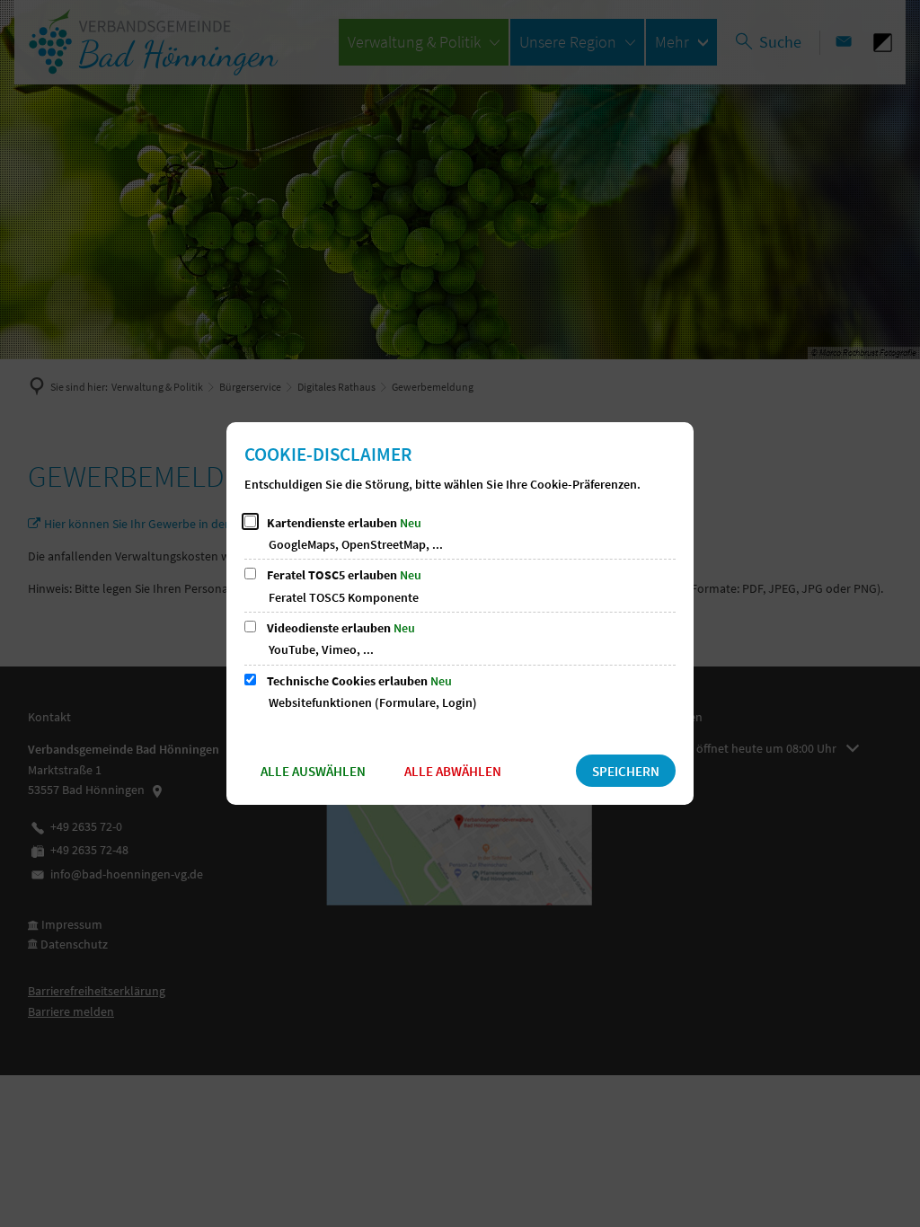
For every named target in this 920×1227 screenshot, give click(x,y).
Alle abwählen (452, 771)
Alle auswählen (313, 771)
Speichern (625, 771)
